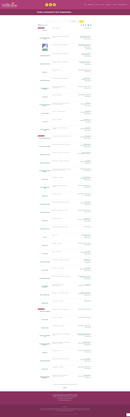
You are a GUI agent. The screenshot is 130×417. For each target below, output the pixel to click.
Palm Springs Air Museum (60, 53)
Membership (90, 4)
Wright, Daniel (57, 243)
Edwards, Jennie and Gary (60, 160)
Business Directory (56, 384)
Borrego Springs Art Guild (60, 202)
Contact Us (75, 384)
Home (85, 4)
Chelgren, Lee (57, 350)
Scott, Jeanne (56, 119)
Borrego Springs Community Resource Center (61, 343)
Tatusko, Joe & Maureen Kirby (60, 128)
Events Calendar (61, 384)
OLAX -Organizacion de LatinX (59, 186)
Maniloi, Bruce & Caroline (60, 152)
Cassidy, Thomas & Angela (61, 259)
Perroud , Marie (57, 317)
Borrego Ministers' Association (58, 285)
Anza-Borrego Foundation (60, 44)
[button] (38, 25)
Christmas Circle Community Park (61, 335)
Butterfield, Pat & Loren (60, 226)
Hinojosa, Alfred (57, 177)
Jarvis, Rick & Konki (59, 111)
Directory (97, 4)
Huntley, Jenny (57, 193)
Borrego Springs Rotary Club (61, 136)
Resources (108, 4)
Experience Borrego (122, 4)
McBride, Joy (56, 70)
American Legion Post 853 (60, 358)
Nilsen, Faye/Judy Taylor (60, 292)
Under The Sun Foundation (61, 309)
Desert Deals (67, 384)
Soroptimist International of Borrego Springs (61, 104)
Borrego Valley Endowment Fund (61, 37)
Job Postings (71, 384)
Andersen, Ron (57, 218)
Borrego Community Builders (61, 144)
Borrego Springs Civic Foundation (59, 87)
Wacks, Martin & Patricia (60, 61)
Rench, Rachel (57, 94)
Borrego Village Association (61, 276)
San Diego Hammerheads (60, 78)
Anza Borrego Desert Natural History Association (61, 170)
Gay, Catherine (57, 251)
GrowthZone (76, 414)
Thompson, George (58, 325)
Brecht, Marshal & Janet (60, 210)
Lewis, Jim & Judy (58, 268)
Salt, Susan (56, 28)
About (102, 4)
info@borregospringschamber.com (65, 400)
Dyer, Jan (55, 235)
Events (114, 4)
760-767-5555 (62, 398)
